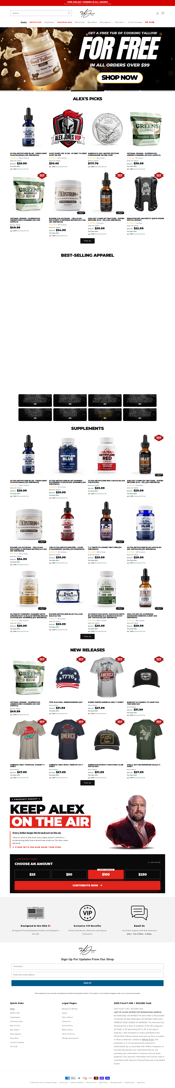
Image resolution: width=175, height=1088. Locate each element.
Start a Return (67, 1017)
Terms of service (91, 1082)
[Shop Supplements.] (35, 400)
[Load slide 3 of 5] (87, 90)
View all (87, 241)
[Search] (69, 13)
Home (12, 1009)
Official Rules (148, 1039)
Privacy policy (64, 1082)
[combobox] (41, 13)
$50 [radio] (69, 874)
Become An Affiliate (69, 1009)
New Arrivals (15, 1025)
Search (64, 1013)
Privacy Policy (67, 1025)
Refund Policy (67, 1030)
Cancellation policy (116, 1082)
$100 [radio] (105, 873)
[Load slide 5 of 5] (158, 90)
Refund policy (103, 1082)
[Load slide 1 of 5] (17, 90)
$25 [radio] (32, 874)
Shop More (14, 1038)
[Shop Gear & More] (140, 414)
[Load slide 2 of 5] (52, 90)
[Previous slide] (3, 58)
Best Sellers (14, 1030)
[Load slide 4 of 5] (122, 90)
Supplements (15, 1017)
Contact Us (66, 1021)
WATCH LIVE (15, 1013)
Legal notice (141, 1082)
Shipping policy (130, 1082)
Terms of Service (68, 1034)
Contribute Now (85, 885)
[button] (106, 22)
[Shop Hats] (140, 400)
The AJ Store (40, 1082)
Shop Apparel (15, 1034)
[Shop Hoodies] (70, 414)
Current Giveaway (17, 1042)
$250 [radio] (142, 874)
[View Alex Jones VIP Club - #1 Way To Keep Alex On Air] (105, 414)
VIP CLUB (13, 1046)
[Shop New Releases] (105, 400)
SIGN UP (87, 983)
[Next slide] (171, 58)
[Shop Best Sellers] (70, 400)
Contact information (77, 1082)
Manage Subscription (70, 1038)
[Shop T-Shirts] (35, 414)
